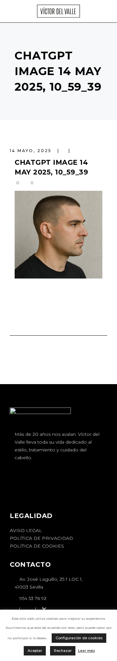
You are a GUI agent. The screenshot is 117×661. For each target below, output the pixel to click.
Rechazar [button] (63, 650)
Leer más (86, 650)
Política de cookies (37, 546)
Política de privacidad (41, 538)
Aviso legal (26, 530)
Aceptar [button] (35, 650)
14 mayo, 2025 (32, 150)
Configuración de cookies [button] (79, 638)
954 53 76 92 (32, 598)
